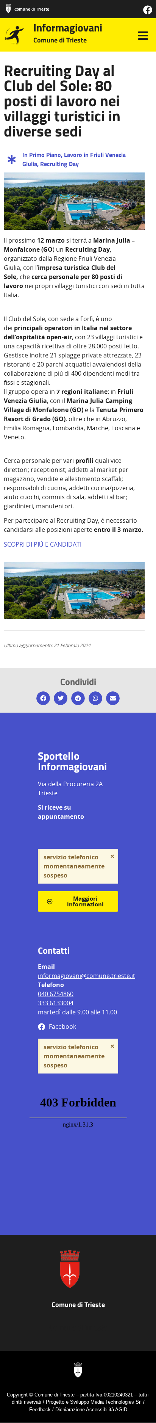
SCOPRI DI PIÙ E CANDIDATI (42, 544)
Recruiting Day (59, 163)
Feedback (40, 1409)
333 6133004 (55, 1003)
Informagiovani (67, 27)
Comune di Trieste (31, 9)
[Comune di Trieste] (8, 8)
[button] (43, 698)
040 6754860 (55, 994)
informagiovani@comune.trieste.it (86, 976)
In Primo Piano (41, 154)
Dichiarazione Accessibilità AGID (91, 1409)
